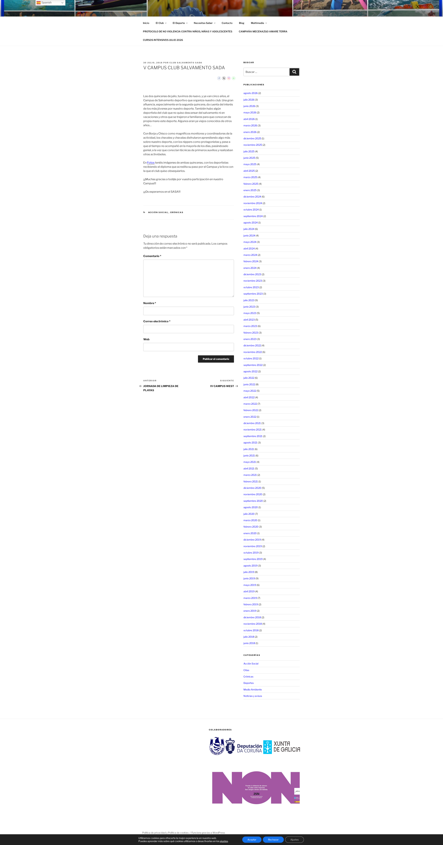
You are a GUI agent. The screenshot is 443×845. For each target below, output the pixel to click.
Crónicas (177, 212)
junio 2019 (249, 578)
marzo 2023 (250, 326)
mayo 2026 (249, 112)
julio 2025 (248, 151)
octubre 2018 (251, 630)
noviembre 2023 (252, 280)
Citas (246, 670)
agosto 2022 (250, 371)
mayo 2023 (249, 313)
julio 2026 (248, 99)
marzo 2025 (250, 177)
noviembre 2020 (252, 494)
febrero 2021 (250, 481)
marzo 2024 (250, 254)
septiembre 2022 (253, 364)
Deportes (248, 682)
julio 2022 (248, 377)
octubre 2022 (251, 358)
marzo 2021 (250, 474)
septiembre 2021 (252, 436)
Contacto (227, 22)
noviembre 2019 (252, 546)
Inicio (146, 22)
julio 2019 (248, 571)
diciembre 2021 (252, 423)
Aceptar (251, 839)
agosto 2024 (250, 222)
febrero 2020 (250, 526)
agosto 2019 (250, 565)
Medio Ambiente (252, 689)
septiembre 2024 (253, 216)
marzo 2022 (250, 403)
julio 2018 (248, 636)
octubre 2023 (251, 287)
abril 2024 (249, 248)
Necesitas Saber (203, 22)
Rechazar (273, 839)
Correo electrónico (156, 321)
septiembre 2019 (253, 559)
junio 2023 (249, 306)
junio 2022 (249, 384)
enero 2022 (249, 416)
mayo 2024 (249, 241)
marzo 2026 (250, 125)
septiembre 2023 (253, 293)
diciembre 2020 (252, 487)
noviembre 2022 (252, 351)
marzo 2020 (250, 520)
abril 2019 (249, 591)
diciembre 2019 (252, 539)
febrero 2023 (250, 332)
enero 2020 (250, 533)
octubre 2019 (251, 552)
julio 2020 (249, 513)
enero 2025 (249, 190)
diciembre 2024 (252, 196)
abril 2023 (249, 319)
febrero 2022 (250, 410)
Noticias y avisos (252, 695)
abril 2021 (248, 468)
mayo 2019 (249, 584)
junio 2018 (249, 643)
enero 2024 (249, 267)
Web (146, 339)
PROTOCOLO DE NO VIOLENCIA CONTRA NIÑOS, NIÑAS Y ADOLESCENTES (187, 31)
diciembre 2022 (252, 345)
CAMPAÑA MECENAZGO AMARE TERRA (263, 31)
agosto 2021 (250, 442)
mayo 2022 (249, 390)
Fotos (151, 162)
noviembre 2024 (252, 203)
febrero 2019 (250, 604)
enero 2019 (249, 610)
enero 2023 (249, 339)
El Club (160, 22)
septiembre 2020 (253, 500)
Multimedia (257, 22)
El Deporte (179, 22)
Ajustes (294, 839)
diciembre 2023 (252, 274)
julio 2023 (248, 300)
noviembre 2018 (252, 623)
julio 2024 (248, 228)
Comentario (152, 256)
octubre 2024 (251, 209)
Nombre (149, 303)
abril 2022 (249, 397)
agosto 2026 (250, 93)
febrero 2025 (250, 183)
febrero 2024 (250, 261)
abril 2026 (249, 119)
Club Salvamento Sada (185, 62)
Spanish (46, 2)
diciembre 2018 (252, 617)
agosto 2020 (250, 507)
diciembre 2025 (252, 138)
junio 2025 (249, 157)
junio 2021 (249, 455)
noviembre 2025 (252, 144)
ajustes (224, 841)
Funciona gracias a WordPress (208, 832)
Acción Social (158, 212)
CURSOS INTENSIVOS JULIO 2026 (163, 39)
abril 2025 (249, 170)
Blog (241, 22)
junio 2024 (249, 235)
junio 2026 (249, 106)
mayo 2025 (249, 164)
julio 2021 (248, 449)
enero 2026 (249, 132)
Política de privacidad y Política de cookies (165, 832)
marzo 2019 (250, 597)
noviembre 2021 (252, 429)
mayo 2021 (249, 461)
